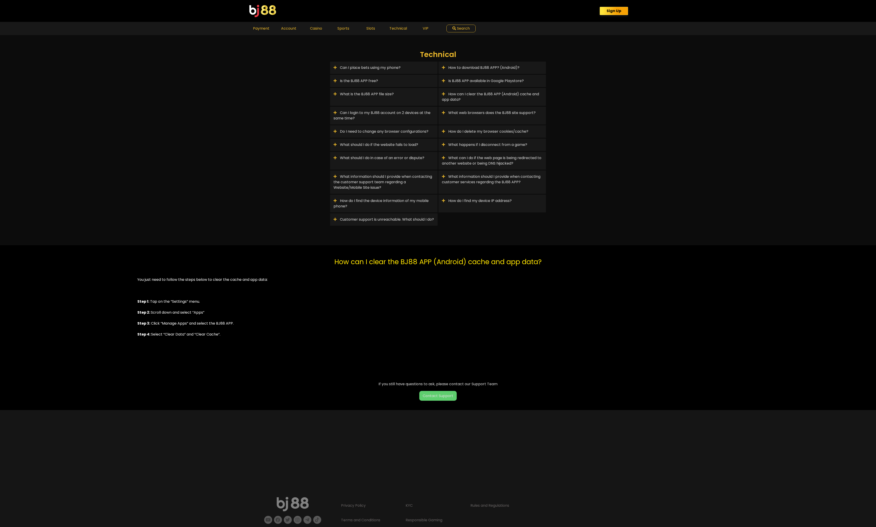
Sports (343, 28)
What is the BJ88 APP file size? (366, 94)
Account (288, 28)
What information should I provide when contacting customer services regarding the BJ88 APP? (491, 179)
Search (463, 28)
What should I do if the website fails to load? (378, 144)
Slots (370, 28)
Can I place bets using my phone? (370, 67)
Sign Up (614, 10)
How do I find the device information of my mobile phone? (381, 203)
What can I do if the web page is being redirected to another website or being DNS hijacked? (491, 160)
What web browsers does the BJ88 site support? (491, 112)
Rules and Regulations (489, 505)
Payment (261, 28)
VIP (425, 28)
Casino (316, 28)
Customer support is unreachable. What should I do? (386, 219)
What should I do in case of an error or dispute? (381, 157)
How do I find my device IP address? (479, 200)
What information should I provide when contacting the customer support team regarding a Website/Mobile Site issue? (383, 182)
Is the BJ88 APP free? (358, 80)
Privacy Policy (353, 505)
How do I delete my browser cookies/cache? (487, 131)
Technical (398, 28)
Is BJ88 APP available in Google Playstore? (485, 80)
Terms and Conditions (360, 520)
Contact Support (438, 395)
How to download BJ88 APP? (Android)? (483, 67)
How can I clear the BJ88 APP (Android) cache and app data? (490, 96)
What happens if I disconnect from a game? (487, 144)
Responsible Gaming (424, 520)
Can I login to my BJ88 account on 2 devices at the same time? (382, 115)
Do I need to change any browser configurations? (383, 131)
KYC (409, 505)
